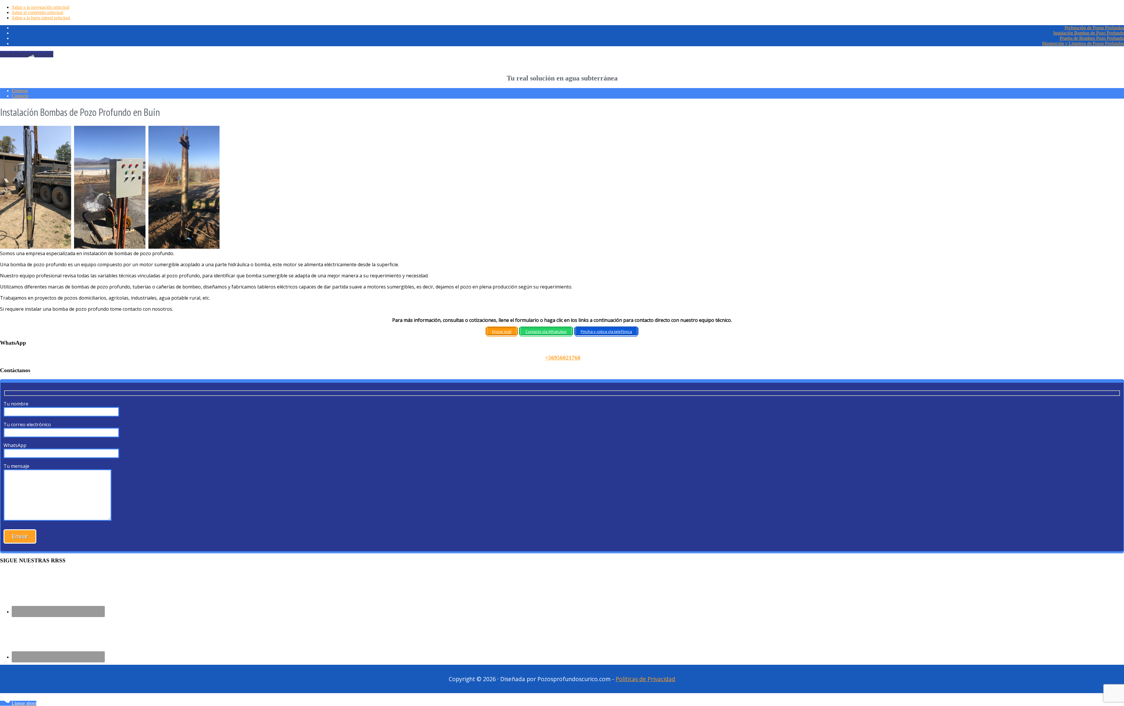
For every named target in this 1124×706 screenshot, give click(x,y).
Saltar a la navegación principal (40, 7)
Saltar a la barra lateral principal (41, 17)
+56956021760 (562, 358)
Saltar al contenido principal (37, 12)
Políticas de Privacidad (645, 679)
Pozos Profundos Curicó (26, 54)
